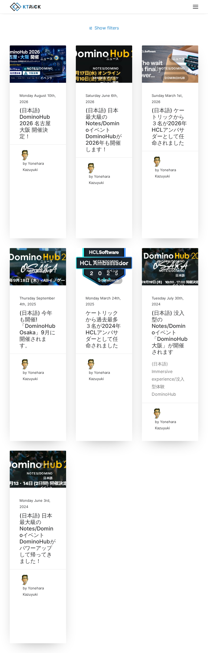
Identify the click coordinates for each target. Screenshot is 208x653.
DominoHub (175, 78)
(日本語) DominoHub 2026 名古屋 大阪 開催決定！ (35, 123)
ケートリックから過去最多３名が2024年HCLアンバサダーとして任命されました (103, 329)
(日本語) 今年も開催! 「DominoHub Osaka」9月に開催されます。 (38, 329)
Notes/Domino (40, 68)
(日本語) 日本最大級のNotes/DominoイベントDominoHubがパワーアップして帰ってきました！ (38, 538)
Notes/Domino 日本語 (172, 273)
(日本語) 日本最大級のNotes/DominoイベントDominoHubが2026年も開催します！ (104, 130)
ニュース (46, 59)
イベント (46, 78)
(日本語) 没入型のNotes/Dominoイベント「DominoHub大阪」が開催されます (170, 332)
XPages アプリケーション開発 (106, 80)
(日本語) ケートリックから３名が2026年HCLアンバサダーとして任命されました (169, 126)
